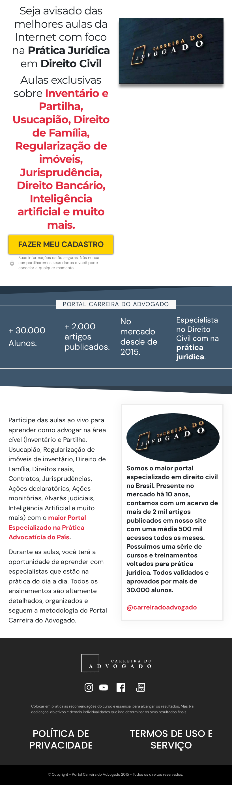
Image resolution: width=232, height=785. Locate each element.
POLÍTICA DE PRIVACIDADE (61, 739)
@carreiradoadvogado (161, 607)
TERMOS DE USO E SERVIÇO (171, 739)
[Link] (89, 687)
